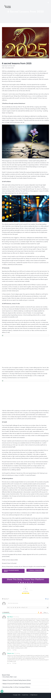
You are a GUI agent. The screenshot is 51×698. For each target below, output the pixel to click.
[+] (26, 607)
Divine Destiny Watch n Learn (10, 677)
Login (47, 598)
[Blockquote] (19, 607)
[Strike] (14, 607)
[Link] (23, 607)
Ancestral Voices (25, 694)
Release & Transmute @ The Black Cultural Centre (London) (17, 683)
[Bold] (8, 607)
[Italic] (10, 607)
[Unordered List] (17, 607)
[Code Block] (21, 607)
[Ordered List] (15, 607)
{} (24, 607)
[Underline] (12, 607)
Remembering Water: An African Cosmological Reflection (16, 687)
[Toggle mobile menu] (48, 2)
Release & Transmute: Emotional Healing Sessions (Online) (17, 680)
